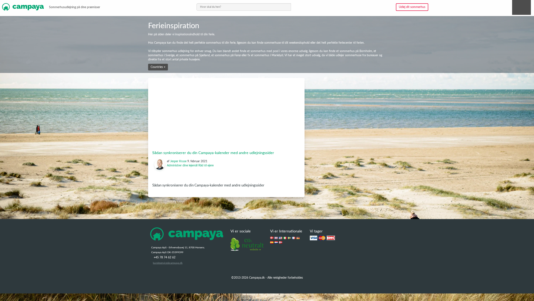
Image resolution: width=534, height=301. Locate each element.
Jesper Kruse (178, 161)
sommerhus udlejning (175, 51)
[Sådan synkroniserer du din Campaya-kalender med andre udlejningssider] (226, 109)
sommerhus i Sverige (161, 55)
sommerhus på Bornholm (356, 51)
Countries (157, 67)
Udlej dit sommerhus (412, 7)
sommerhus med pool (264, 51)
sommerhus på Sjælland (194, 55)
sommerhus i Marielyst (268, 55)
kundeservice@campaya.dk (168, 263)
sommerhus (213, 42)
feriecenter (345, 42)
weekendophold (299, 42)
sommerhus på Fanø (228, 55)
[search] (243, 7)
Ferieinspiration (173, 26)
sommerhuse (272, 42)
